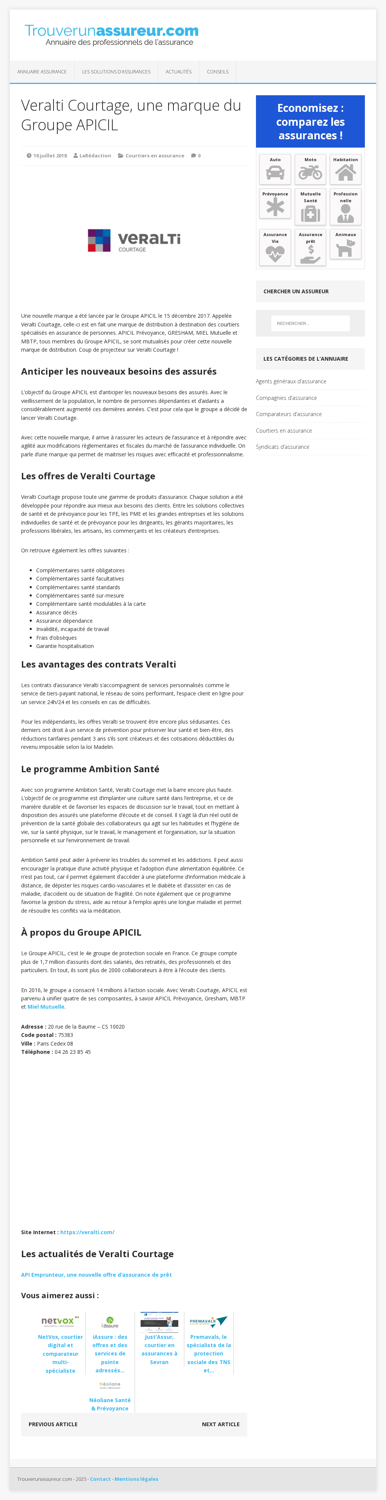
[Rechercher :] (311, 323)
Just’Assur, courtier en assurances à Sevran (159, 1349)
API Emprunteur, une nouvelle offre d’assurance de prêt (96, 1274)
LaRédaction (95, 155)
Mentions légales (136, 1479)
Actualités (178, 72)
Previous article (53, 1424)
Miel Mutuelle (46, 1006)
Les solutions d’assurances (116, 72)
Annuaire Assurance (42, 72)
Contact (100, 1479)
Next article (221, 1424)
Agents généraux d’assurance (291, 381)
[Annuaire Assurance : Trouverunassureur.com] (193, 35)
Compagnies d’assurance (286, 397)
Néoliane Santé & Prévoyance (110, 1404)
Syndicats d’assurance (282, 446)
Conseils (217, 72)
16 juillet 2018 (50, 155)
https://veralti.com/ (87, 1232)
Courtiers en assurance (155, 155)
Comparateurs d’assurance (289, 414)
